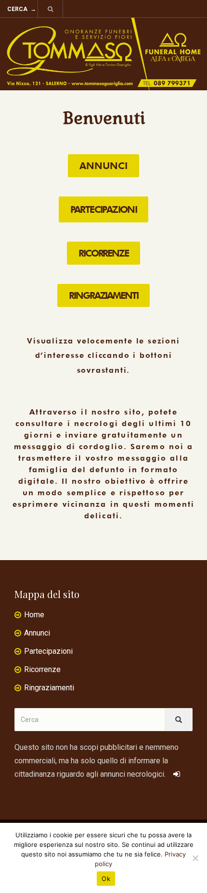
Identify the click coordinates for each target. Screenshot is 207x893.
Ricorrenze (42, 669)
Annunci (37, 632)
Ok (106, 878)
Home (34, 614)
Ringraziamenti (49, 687)
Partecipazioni (48, 651)
